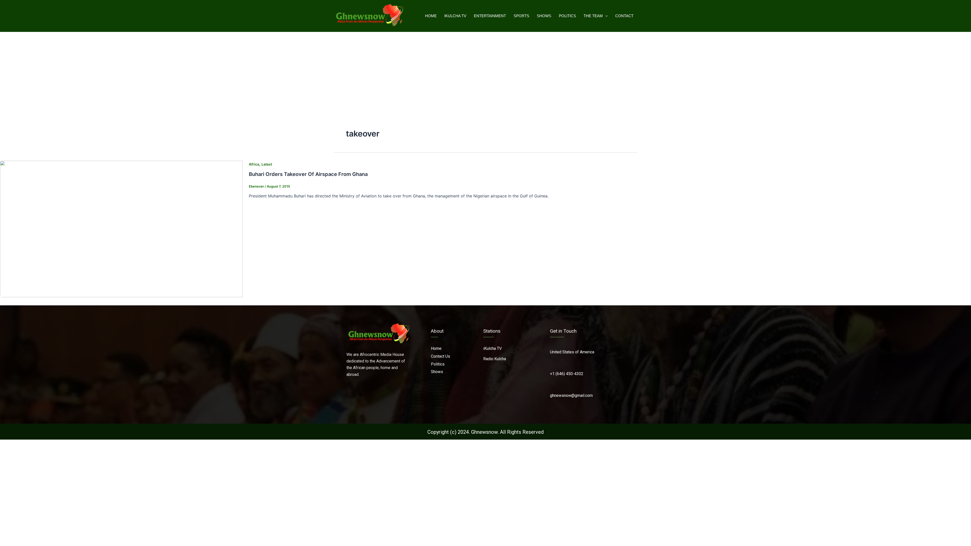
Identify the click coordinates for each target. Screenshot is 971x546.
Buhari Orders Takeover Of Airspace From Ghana (308, 174)
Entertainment (490, 16)
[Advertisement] (485, 70)
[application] (605, 16)
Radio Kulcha (494, 358)
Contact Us (440, 356)
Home (431, 16)
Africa (254, 164)
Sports (521, 16)
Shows (544, 16)
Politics (567, 16)
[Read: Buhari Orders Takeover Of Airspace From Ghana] (121, 228)
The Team (593, 16)
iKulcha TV (455, 16)
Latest (266, 164)
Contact (624, 16)
